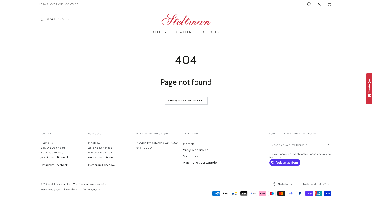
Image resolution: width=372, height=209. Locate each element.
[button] (309, 4)
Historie (189, 144)
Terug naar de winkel (186, 100)
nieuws (43, 4)
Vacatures (190, 156)
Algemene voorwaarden (201, 162)
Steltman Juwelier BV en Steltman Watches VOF (78, 183)
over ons (57, 4)
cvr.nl (57, 189)
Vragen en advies (195, 150)
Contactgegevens (92, 189)
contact (71, 4)
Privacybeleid (71, 189)
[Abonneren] (329, 144)
